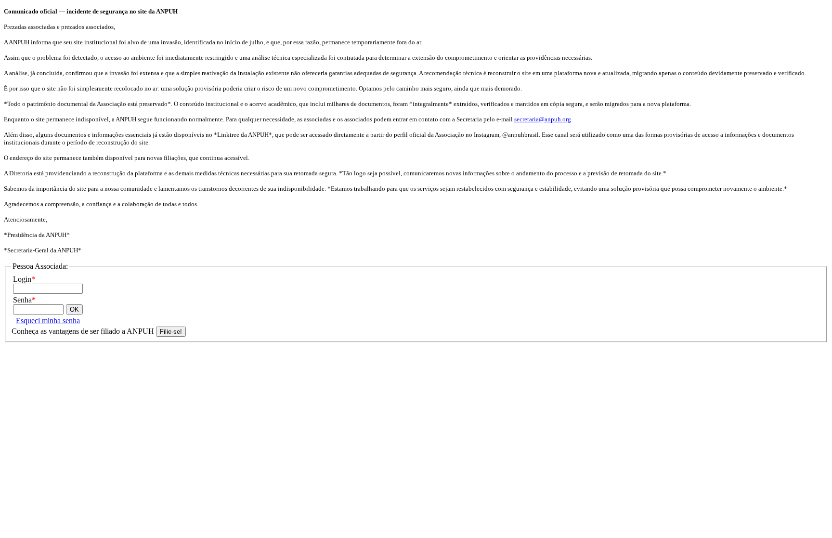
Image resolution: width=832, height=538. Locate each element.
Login (24, 279)
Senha (24, 300)
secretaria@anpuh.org (542, 119)
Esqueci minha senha (48, 320)
